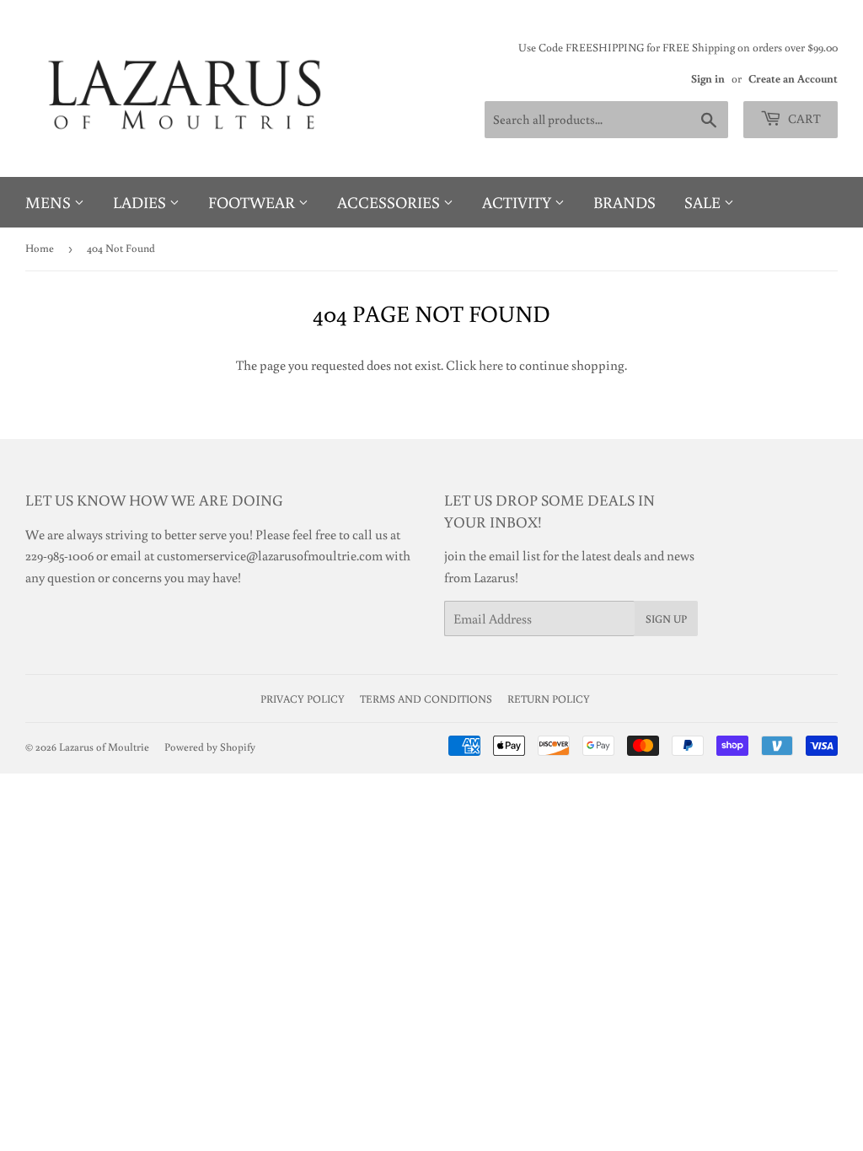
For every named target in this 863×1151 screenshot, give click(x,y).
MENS (49, 201)
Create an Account (793, 78)
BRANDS (624, 201)
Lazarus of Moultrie (104, 747)
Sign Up (666, 619)
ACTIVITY (518, 201)
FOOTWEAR (253, 201)
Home (39, 248)
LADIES (141, 201)
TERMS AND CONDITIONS (426, 699)
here (491, 364)
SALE (704, 201)
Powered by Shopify (209, 747)
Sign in (708, 78)
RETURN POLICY (548, 699)
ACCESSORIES (390, 201)
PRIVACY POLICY (302, 699)
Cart (803, 118)
